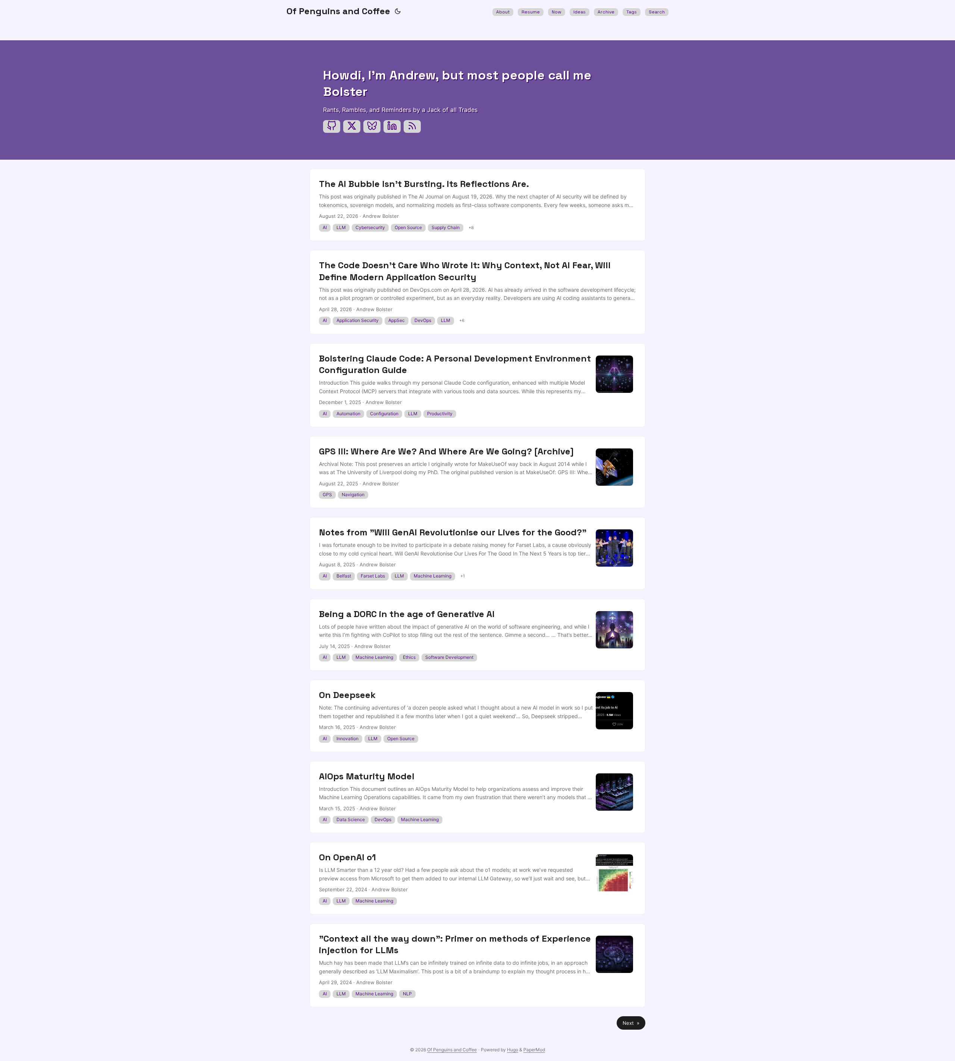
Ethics (409, 657)
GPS (327, 494)
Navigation (353, 494)
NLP (407, 993)
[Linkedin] (392, 126)
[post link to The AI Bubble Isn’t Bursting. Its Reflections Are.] (477, 205)
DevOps (422, 320)
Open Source (408, 227)
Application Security (357, 320)
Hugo (512, 1049)
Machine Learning (432, 576)
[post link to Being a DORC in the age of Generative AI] (477, 635)
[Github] (331, 126)
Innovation (347, 738)
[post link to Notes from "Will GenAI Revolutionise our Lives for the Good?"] (477, 553)
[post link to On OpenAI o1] (477, 878)
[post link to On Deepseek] (477, 716)
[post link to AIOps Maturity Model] (477, 797)
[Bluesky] (372, 126)
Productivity (440, 413)
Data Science (350, 819)
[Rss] (412, 126)
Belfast (343, 576)
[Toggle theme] (397, 11)
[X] (351, 126)
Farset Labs (373, 576)
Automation (348, 413)
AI (325, 227)
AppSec (396, 320)
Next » (631, 1023)
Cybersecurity (370, 227)
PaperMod (534, 1049)
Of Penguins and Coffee (338, 11)
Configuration (384, 413)
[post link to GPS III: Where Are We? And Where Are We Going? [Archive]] (477, 472)
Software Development (449, 657)
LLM (341, 227)
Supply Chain (446, 227)
